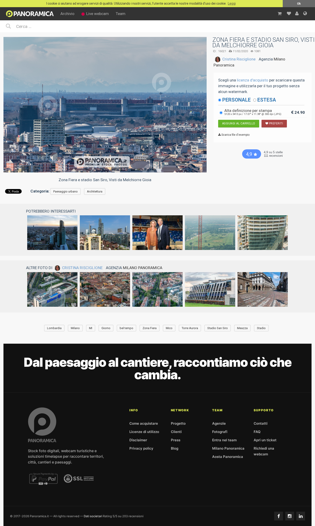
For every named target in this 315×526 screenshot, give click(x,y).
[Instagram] (289, 516)
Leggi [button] (232, 3)
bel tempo (126, 328)
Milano (75, 328)
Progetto (178, 423)
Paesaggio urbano (65, 191)
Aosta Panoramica (227, 456)
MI (90, 328)
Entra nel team (224, 440)
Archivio (67, 13)
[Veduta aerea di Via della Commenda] (105, 289)
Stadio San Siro (217, 328)
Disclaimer (138, 440)
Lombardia (54, 328)
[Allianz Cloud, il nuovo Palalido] (157, 232)
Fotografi (219, 432)
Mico (169, 328)
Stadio (261, 328)
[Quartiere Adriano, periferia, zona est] (210, 289)
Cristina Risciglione (239, 59)
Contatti (260, 423)
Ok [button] (299, 3)
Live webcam (97, 13)
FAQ (257, 432)
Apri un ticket (265, 440)
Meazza (242, 328)
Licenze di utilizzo (144, 432)
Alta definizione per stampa (252, 112)
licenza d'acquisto (252, 80)
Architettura (94, 191)
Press (175, 440)
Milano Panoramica (142, 267)
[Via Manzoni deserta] (263, 289)
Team (120, 13)
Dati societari (93, 516)
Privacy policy (141, 448)
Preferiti (275, 123)
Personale (236, 100)
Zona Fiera (150, 328)
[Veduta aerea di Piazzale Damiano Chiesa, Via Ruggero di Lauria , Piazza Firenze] (157, 289)
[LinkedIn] (300, 516)
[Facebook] (278, 516)
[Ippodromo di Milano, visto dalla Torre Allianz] (210, 232)
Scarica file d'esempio (235, 134)
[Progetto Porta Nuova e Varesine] (105, 232)
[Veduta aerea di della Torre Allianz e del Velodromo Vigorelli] (52, 289)
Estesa (266, 100)
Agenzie (219, 423)
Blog (174, 448)
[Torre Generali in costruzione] (263, 232)
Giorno (105, 328)
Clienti (176, 432)
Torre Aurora (190, 328)
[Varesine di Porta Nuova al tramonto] (52, 232)
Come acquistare (143, 423)
